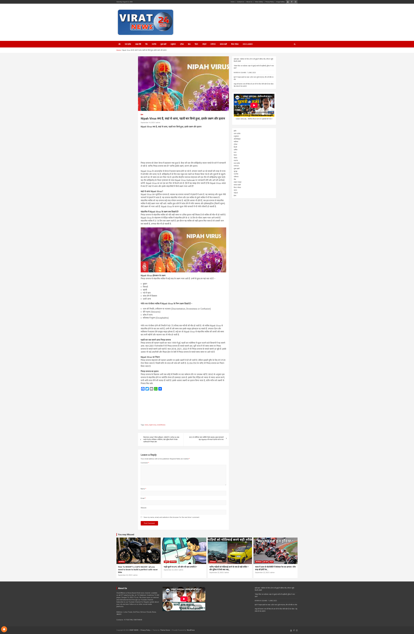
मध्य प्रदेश (128, 44)
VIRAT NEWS (133, 630)
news (146, 425)
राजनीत (154, 44)
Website (143, 508)
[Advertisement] (183, 145)
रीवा (146, 44)
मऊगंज (236, 160)
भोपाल (235, 158)
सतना (235, 190)
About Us (249, 2)
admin (158, 122)
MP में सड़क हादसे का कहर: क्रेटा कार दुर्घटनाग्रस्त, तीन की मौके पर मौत (276, 605)
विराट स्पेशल (234, 44)
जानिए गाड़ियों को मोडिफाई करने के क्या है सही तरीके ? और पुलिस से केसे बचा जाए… (228, 568)
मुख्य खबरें (163, 44)
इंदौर (235, 131)
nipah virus (152, 425)
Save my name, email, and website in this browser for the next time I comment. (172, 517)
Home (232, 2)
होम (120, 44)
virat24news (161, 425)
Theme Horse (165, 630)
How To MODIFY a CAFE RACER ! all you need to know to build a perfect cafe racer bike (138, 569)
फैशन (196, 44)
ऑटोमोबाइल (237, 139)
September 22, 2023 (125, 575)
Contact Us (240, 2)
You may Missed (126, 534)
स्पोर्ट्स (204, 44)
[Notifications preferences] (4, 629)
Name (143, 489)
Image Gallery (280, 2)
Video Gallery (259, 2)
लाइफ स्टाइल (237, 182)
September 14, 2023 (148, 122)
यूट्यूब (235, 171)
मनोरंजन (213, 44)
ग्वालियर (236, 142)
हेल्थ (189, 44)
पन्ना (235, 152)
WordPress (191, 630)
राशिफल (236, 177)
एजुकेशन (173, 44)
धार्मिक (235, 150)
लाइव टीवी (138, 44)
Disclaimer (248, 44)
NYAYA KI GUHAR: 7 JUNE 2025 (245, 73)
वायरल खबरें (223, 44)
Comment (145, 463)
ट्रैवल (182, 44)
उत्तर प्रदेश (237, 134)
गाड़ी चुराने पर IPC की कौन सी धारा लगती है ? (180, 567)
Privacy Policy (269, 2)
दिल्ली (235, 147)
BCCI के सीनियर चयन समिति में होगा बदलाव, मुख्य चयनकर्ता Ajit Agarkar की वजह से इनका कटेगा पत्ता (206, 438)
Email (143, 498)
